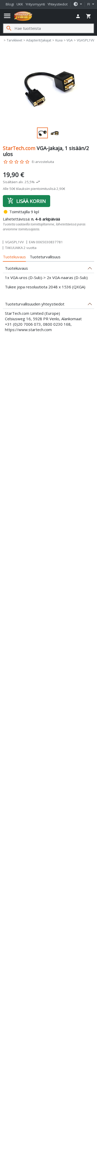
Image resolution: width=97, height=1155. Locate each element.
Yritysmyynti (35, 4)
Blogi (10, 4)
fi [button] (89, 4)
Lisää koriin (26, 200)
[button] (77, 4)
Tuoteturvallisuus (45, 256)
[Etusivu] (23, 16)
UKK (20, 4)
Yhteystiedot (58, 4)
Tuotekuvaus (14, 256)
